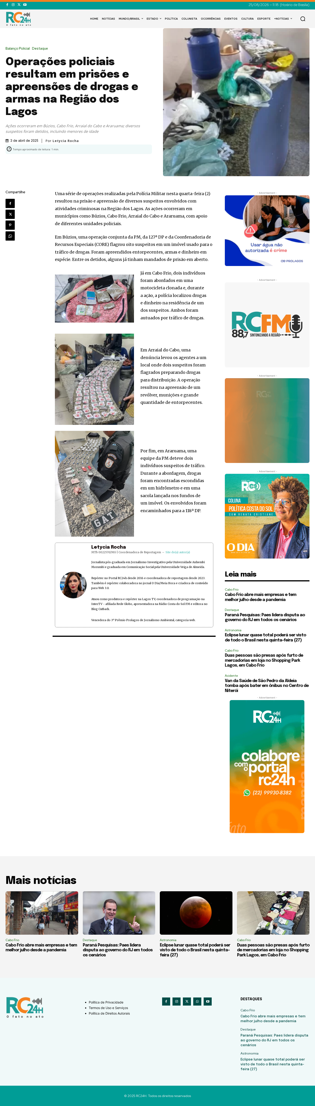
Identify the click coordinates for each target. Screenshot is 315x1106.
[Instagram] (13, 4)
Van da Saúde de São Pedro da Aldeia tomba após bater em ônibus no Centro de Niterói (267, 686)
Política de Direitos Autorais (109, 1013)
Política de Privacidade (106, 1002)
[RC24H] (19, 18)
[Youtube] (25, 4)
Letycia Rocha (108, 547)
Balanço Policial (18, 48)
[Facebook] (7, 4)
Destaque (40, 48)
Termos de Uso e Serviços (108, 1008)
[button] (302, 18)
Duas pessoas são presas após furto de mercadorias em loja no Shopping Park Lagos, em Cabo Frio (264, 660)
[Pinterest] (10, 225)
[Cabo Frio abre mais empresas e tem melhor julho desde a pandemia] (42, 913)
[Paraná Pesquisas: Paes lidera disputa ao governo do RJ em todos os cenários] (119, 913)
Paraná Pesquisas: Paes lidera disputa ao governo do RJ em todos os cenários (118, 950)
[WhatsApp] (10, 236)
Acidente (231, 676)
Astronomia (233, 630)
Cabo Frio (231, 590)
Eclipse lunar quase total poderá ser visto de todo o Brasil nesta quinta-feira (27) (195, 950)
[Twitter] (19, 4)
